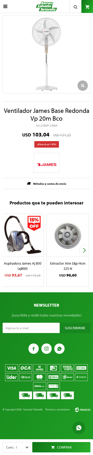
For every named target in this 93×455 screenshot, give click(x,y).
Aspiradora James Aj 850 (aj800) (22, 266)
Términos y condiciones (57, 409)
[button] (84, 250)
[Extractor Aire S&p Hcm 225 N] (68, 235)
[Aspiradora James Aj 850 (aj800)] (22, 235)
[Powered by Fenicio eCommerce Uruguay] (82, 409)
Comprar (64, 447)
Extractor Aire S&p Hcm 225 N (68, 266)
